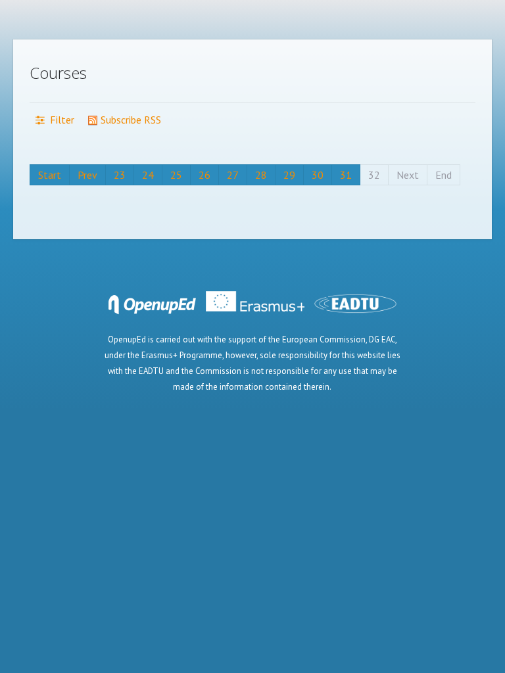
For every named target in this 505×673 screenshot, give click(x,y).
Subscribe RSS (129, 119)
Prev (87, 174)
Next (408, 174)
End (443, 174)
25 (176, 174)
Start (49, 174)
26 (204, 174)
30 (318, 174)
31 (346, 174)
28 (261, 174)
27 (233, 174)
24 (148, 174)
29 (289, 174)
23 (120, 174)
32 (374, 174)
